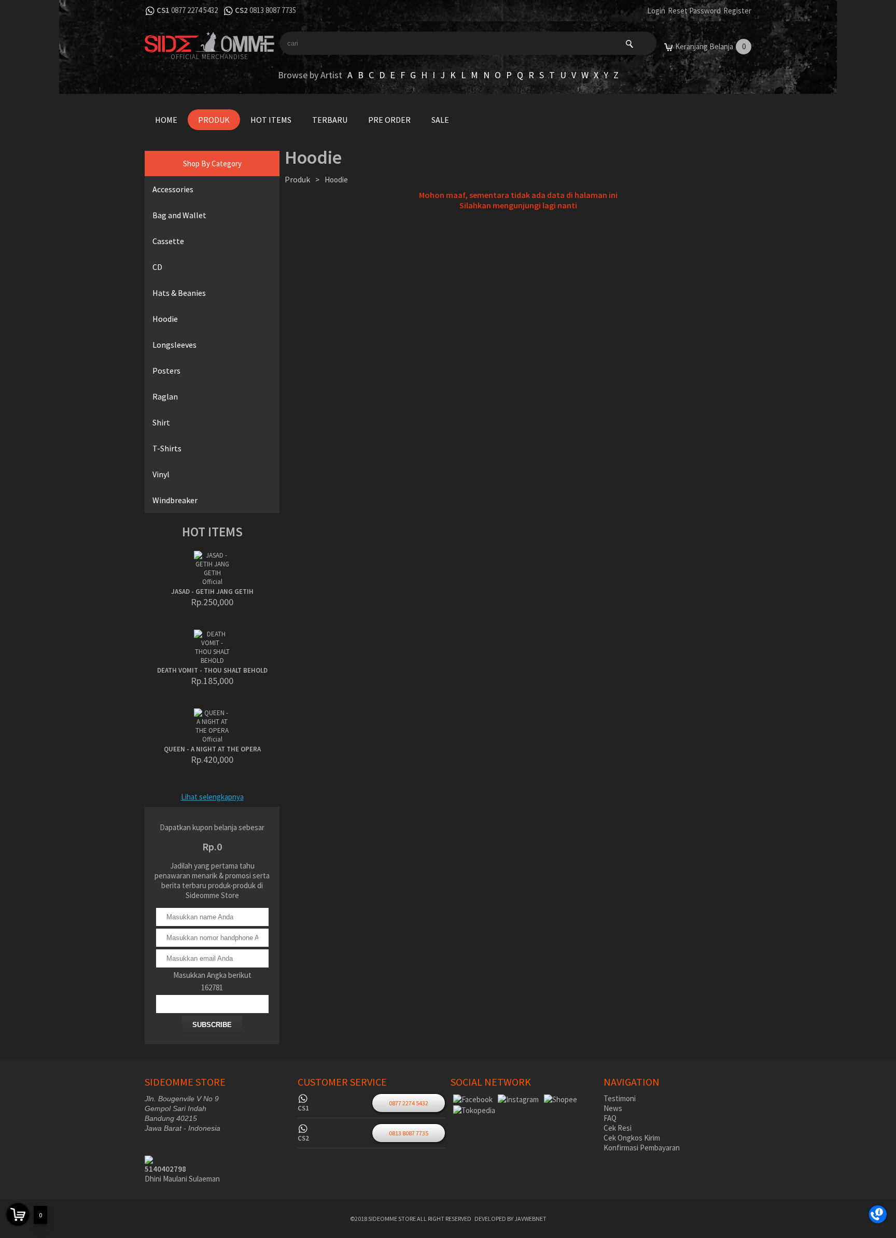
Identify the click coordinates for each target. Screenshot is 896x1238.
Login (656, 11)
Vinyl (161, 474)
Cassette (168, 241)
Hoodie (165, 319)
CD (157, 267)
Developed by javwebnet (510, 1218)
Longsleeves (174, 344)
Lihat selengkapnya (212, 797)
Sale (440, 120)
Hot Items (270, 120)
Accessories (172, 189)
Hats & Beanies (179, 293)
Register (737, 11)
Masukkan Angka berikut (212, 975)
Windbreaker (175, 500)
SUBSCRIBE (212, 1025)
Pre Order (389, 120)
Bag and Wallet (179, 215)
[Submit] (629, 43)
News (613, 1108)
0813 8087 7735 (272, 10)
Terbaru (329, 120)
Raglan (165, 396)
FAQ (610, 1118)
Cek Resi (618, 1128)
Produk (214, 120)
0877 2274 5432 (194, 10)
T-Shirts (166, 448)
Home (166, 120)
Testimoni (620, 1098)
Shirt (161, 422)
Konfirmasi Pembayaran (642, 1147)
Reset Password (694, 11)
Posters (166, 370)
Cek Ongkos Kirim (632, 1138)
